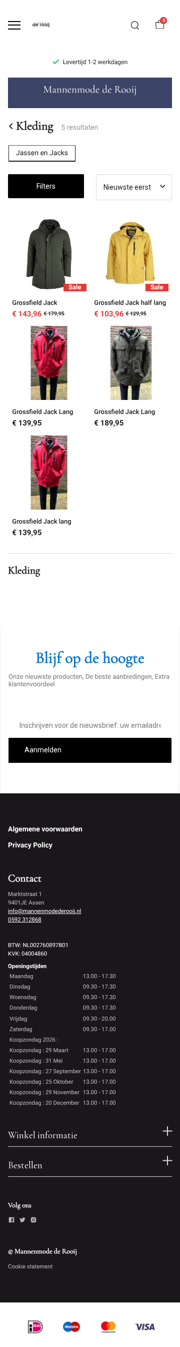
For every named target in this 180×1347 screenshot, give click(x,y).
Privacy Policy (30, 845)
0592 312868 (25, 919)
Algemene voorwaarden (45, 829)
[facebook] (11, 1221)
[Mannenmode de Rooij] (48, 25)
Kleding (34, 126)
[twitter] (22, 1221)
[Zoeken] (135, 25)
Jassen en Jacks (42, 153)
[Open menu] (14, 25)
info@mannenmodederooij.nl (44, 911)
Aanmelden (43, 750)
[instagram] (33, 1221)
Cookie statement (30, 1266)
